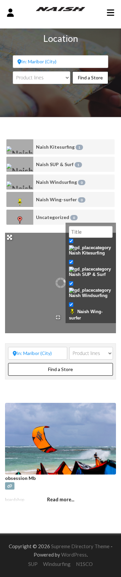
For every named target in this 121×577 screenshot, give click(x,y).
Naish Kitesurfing (58, 147)
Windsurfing (57, 564)
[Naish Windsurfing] (20, 182)
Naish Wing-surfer (59, 199)
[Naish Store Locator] (60, 8)
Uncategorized (55, 217)
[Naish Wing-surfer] (20, 199)
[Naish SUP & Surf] (20, 164)
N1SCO (84, 564)
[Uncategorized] (20, 217)
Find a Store (93, 77)
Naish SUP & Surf (57, 164)
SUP (33, 564)
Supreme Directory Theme (81, 546)
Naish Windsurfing (59, 182)
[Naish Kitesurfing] (20, 146)
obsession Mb (20, 478)
